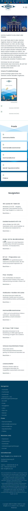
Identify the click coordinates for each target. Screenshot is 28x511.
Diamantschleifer (9, 138)
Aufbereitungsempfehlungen (10, 446)
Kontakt (4, 415)
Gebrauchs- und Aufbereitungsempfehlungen (9, 397)
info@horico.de (8, 1)
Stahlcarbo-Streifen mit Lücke (13, 293)
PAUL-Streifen (8, 275)
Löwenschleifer (8, 364)
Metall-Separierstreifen (11, 168)
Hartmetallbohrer (9, 158)
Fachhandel (5, 392)
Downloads (5, 394)
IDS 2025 (4, 401)
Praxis (3, 403)
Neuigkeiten (5, 406)
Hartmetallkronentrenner (12, 148)
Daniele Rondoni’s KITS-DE (12, 221)
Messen (4, 413)
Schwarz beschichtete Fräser (13, 346)
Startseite (5, 389)
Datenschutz (6, 441)
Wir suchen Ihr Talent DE (11, 204)
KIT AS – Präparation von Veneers (11, 257)
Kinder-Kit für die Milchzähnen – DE (13, 239)
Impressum (5, 439)
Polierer (5, 178)
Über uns (4, 410)
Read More (6, 213)
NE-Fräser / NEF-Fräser (11, 328)
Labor (3, 408)
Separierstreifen (6, 429)
